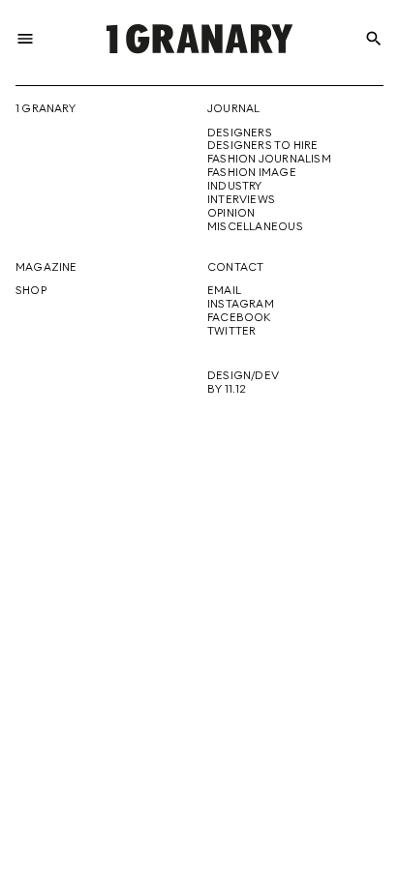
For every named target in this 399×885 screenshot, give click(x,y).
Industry (234, 186)
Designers (239, 133)
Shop (30, 291)
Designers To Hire (263, 146)
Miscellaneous (255, 227)
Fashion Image (251, 173)
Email (224, 291)
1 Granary (45, 109)
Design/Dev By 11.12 (243, 383)
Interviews (241, 200)
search (374, 38)
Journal (233, 109)
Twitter (231, 332)
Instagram (240, 304)
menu (25, 38)
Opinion (231, 214)
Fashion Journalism (269, 159)
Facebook (239, 318)
